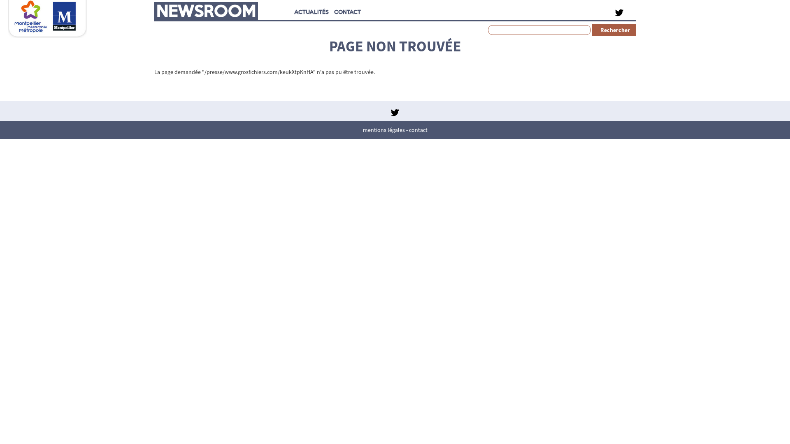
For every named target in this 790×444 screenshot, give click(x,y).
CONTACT (347, 12)
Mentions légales (384, 130)
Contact (418, 130)
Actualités (311, 12)
